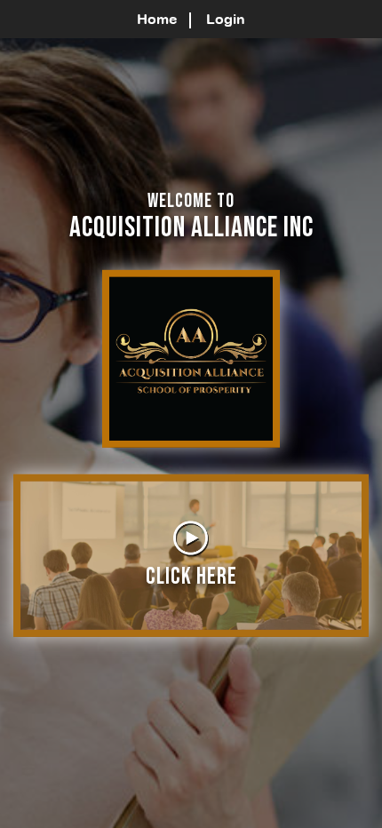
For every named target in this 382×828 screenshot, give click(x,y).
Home (157, 19)
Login (225, 19)
